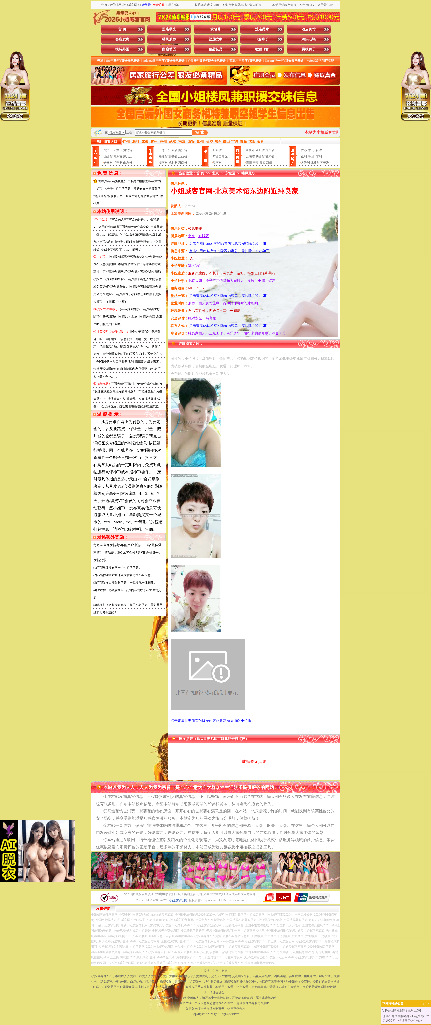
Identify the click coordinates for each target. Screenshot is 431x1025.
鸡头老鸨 (309, 39)
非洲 (319, 156)
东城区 (230, 173)
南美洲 (324, 162)
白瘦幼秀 (169, 49)
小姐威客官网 (178, 900)
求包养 (215, 29)
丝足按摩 (215, 39)
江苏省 (172, 150)
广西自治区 (220, 156)
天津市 (117, 150)
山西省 (108, 156)
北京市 (108, 150)
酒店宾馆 (309, 29)
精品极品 (215, 49)
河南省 (182, 162)
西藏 (249, 162)
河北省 (127, 150)
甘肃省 (269, 156)
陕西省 (260, 156)
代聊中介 (262, 39)
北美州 (315, 162)
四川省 (260, 150)
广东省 (217, 150)
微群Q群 (262, 49)
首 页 (122, 29)
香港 (304, 150)
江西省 (182, 156)
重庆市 (250, 150)
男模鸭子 (309, 49)
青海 (262, 162)
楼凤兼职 (169, 39)
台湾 (319, 150)
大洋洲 (305, 162)
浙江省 (182, 150)
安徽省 (172, 156)
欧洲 (311, 156)
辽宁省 (117, 162)
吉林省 (108, 162)
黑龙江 (127, 156)
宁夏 (256, 162)
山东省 (127, 162)
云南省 (250, 156)
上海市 (163, 150)
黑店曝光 (169, 29)
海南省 (217, 162)
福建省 (163, 156)
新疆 (269, 162)
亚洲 (304, 156)
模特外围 (122, 49)
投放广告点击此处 (215, 971)
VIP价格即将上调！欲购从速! (401, 1010)
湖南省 (163, 162)
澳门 (311, 150)
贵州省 (269, 150)
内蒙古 (117, 156)
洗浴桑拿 (262, 29)
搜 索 (199, 132)
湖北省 (172, 162)
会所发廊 (122, 39)
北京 (215, 173)
